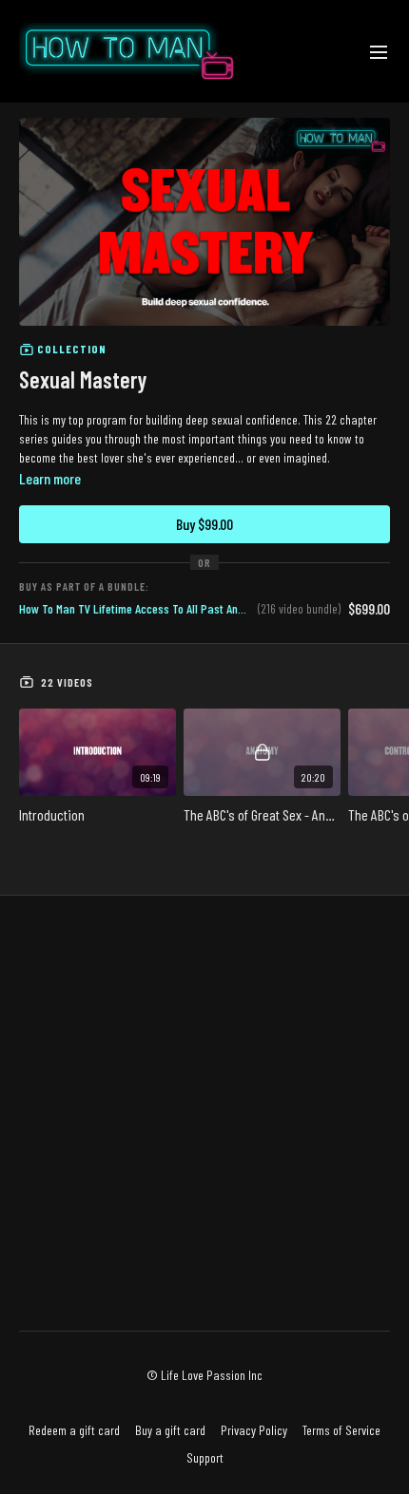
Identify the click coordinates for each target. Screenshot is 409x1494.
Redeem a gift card (74, 1430)
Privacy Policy (254, 1430)
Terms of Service (341, 1430)
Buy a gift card (170, 1430)
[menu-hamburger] (378, 51)
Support (205, 1457)
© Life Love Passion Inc (204, 1375)
